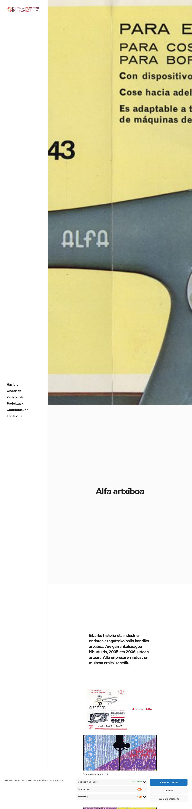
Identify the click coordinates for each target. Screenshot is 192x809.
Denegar (169, 790)
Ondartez (14, 391)
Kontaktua (14, 416)
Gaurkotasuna (17, 410)
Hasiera (13, 385)
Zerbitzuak (15, 397)
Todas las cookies (169, 782)
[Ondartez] (23, 9)
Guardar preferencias (168, 799)
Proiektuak (15, 403)
